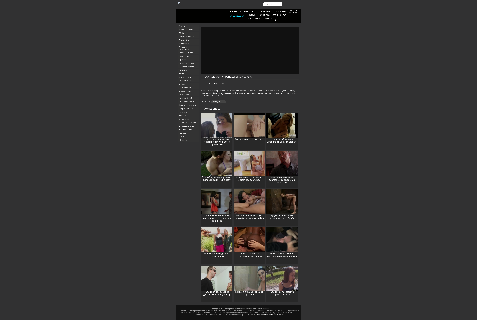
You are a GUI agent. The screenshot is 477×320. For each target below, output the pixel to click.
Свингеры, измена (187, 105)
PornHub (233, 11)
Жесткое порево (186, 67)
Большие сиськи (186, 37)
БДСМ (182, 33)
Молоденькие (185, 91)
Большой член (185, 40)
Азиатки (182, 26)
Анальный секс (186, 30)
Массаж (183, 84)
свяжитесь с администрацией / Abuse (263, 315)
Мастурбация (185, 88)
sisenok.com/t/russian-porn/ (259, 18)
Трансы (182, 133)
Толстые (183, 112)
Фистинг (182, 115)
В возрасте (184, 44)
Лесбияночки (185, 81)
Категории (265, 11)
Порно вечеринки (187, 101)
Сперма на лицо (186, 108)
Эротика (183, 136)
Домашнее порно (187, 63)
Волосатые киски (187, 53)
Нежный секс (185, 95)
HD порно (183, 140)
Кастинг (182, 74)
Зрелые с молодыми (184, 48)
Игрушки (183, 70)
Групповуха (184, 56)
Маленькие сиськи (187, 122)
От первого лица (186, 126)
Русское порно (186, 129)
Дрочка (182, 60)
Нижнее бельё (185, 98)
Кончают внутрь (186, 77)
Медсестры (184, 119)
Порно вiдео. (249, 11)
